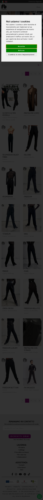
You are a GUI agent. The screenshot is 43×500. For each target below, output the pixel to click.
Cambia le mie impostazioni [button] (21, 54)
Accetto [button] (21, 46)
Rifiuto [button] (21, 50)
